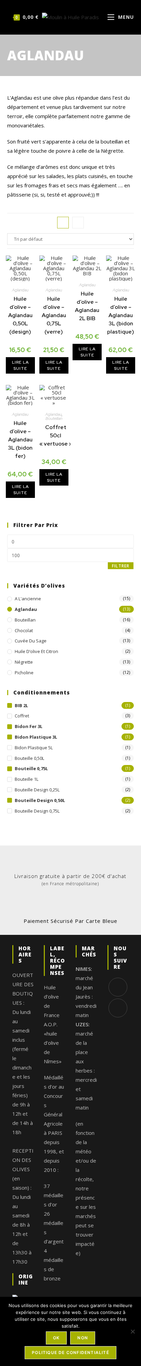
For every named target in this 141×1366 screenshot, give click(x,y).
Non (82, 1337)
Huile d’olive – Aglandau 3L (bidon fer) (20, 439)
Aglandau (20, 290)
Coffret (22, 716)
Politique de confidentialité (70, 1352)
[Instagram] (117, 1008)
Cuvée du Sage (31, 641)
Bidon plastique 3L (36, 737)
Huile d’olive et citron (36, 651)
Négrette (24, 662)
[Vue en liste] (78, 222)
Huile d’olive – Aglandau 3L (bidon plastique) (120, 315)
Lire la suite (20, 365)
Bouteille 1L (26, 779)
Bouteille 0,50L (29, 758)
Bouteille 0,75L (31, 768)
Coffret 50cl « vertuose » (55, 435)
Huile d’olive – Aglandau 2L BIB (87, 306)
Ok (56, 1337)
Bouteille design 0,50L (40, 800)
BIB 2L (21, 705)
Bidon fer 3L (28, 726)
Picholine (24, 672)
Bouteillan (54, 418)
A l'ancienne (28, 599)
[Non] (132, 1331)
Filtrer (120, 566)
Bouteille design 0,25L (37, 790)
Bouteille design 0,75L (37, 811)
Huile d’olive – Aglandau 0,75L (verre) (54, 315)
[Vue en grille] (63, 222)
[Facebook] (117, 987)
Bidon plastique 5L (34, 747)
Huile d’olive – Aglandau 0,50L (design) (20, 315)
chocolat (24, 630)
